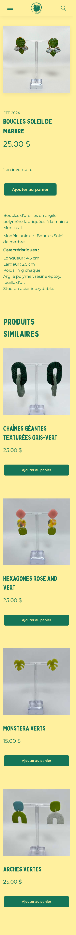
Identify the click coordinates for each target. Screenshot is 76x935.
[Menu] (10, 8)
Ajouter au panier (30, 189)
